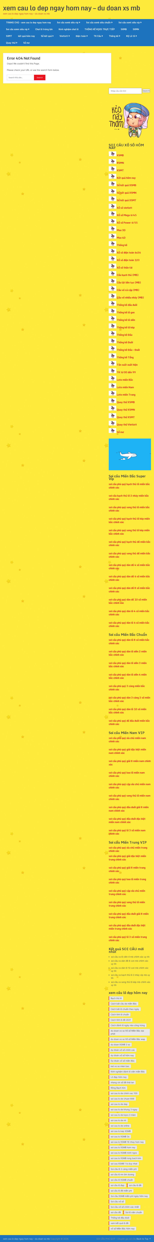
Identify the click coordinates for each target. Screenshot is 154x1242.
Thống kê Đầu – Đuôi (128, 350)
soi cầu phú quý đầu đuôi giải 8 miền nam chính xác (129, 808)
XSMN (120, 163)
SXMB (124, 29)
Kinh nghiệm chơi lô (69, 29)
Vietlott (64, 36)
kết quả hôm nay (26, 36)
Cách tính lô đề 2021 (121, 1020)
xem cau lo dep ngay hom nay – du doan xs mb (71, 7)
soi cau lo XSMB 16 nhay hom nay (127, 1142)
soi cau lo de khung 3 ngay (124, 1109)
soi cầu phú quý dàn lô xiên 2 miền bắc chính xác (128, 653)
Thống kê (113, 36)
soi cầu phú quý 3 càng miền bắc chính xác (127, 687)
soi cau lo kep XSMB (121, 1131)
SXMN (136, 29)
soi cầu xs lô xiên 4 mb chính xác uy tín (130, 956)
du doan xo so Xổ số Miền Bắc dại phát (127, 1032)
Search (146, 90)
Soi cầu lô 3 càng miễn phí (124, 1169)
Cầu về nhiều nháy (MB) (130, 297)
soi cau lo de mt (118, 1120)
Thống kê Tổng (125, 357)
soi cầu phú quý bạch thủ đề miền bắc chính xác (129, 543)
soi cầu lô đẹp (117, 1185)
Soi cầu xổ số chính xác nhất (125, 1207)
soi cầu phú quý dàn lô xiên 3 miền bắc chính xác (128, 664)
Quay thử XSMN (126, 410)
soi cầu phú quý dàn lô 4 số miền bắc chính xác (129, 612)
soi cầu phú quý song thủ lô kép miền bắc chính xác (129, 532)
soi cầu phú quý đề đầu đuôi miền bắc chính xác (129, 722)
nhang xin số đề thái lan (122, 1082)
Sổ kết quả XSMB (126, 185)
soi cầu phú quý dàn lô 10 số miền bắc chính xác (127, 710)
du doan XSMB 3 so (120, 1044)
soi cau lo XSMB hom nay (123, 1147)
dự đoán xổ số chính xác (123, 1050)
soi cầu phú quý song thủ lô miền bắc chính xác (129, 509)
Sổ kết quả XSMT (126, 200)
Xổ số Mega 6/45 (127, 215)
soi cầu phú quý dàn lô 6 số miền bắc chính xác (129, 624)
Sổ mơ (26, 43)
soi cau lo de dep (119, 1104)
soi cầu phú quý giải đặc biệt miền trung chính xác (127, 857)
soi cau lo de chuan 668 (122, 1098)
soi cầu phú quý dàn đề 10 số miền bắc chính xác (128, 601)
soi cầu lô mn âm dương (122, 1174)
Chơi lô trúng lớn (44, 29)
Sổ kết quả (46, 36)
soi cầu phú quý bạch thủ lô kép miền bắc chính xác (129, 520)
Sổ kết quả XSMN (126, 193)
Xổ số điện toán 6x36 (129, 253)
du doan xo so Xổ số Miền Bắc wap (128, 1039)
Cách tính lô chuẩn (120, 1014)
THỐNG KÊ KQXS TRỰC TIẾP (100, 29)
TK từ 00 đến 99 (126, 372)
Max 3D (121, 230)
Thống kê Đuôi (125, 342)
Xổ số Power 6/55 (127, 223)
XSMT (120, 170)
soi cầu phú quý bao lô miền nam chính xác (127, 774)
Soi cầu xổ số (117, 1201)
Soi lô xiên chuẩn (133, 1212)
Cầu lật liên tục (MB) (129, 282)
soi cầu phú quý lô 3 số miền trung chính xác (128, 938)
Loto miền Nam (125, 387)
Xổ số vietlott (124, 208)
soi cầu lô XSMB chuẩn (122, 1180)
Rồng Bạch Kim (118, 1088)
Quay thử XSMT (126, 417)
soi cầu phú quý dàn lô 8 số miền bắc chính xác (129, 641)
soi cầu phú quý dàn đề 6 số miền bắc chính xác (129, 578)
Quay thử (10, 43)
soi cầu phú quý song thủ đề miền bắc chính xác (129, 555)
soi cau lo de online (120, 1125)
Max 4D (121, 238)
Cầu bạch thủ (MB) (128, 275)
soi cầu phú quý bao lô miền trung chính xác (127, 880)
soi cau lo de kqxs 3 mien (123, 1115)
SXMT (9, 36)
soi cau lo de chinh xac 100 (124, 1093)
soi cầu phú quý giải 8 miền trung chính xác (127, 869)
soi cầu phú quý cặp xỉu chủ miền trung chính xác (127, 892)
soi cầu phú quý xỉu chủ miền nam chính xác (127, 739)
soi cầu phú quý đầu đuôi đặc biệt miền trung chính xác (127, 927)
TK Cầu (97, 36)
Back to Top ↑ (144, 1238)
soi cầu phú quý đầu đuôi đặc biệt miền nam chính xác (127, 820)
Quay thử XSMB (126, 402)
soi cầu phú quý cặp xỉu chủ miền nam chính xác (130, 785)
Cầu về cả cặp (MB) (128, 290)
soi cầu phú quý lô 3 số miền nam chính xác (127, 832)
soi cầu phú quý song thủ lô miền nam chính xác (129, 797)
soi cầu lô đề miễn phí (121, 1190)
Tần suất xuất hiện (127, 365)
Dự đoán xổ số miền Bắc (123, 1060)
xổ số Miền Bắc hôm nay (123, 1228)
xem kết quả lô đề (119, 1223)
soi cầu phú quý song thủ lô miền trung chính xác (127, 903)
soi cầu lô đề (135, 1185)
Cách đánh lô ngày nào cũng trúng (128, 1025)
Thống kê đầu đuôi (127, 305)
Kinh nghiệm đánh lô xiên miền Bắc (128, 1071)
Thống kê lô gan (126, 312)
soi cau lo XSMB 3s (120, 1136)
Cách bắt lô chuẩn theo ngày (125, 1009)
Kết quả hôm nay (126, 178)
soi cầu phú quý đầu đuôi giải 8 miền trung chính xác (129, 915)
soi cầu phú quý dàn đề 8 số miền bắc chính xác (129, 589)
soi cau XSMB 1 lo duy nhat (124, 1163)
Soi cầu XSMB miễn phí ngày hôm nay (129, 1196)
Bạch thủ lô (116, 998)
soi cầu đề (116, 1212)
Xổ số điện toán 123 (128, 260)
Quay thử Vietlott (127, 425)
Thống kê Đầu (124, 335)
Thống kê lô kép (126, 327)
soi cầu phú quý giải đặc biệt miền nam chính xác (127, 751)
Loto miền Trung (126, 395)
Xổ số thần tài (124, 268)
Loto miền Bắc (125, 380)
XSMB (120, 155)
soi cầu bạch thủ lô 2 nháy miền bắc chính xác (129, 497)
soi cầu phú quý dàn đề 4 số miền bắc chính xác (129, 566)
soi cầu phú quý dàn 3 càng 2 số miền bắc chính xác (129, 699)
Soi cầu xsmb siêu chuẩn (98, 22)
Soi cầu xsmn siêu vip (17, 29)
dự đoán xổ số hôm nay (122, 1055)
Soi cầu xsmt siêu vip (129, 22)
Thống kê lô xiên (126, 320)
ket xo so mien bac (120, 1066)
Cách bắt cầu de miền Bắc (124, 1003)
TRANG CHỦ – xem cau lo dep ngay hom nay (28, 22)
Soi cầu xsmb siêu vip (67, 22)
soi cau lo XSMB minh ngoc (124, 1152)
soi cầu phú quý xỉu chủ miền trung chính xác (128, 849)
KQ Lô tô (130, 36)
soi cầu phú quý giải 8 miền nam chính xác (130, 762)
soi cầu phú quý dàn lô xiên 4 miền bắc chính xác (128, 676)
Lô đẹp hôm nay (119, 1077)
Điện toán (81, 36)
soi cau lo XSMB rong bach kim (126, 1158)
